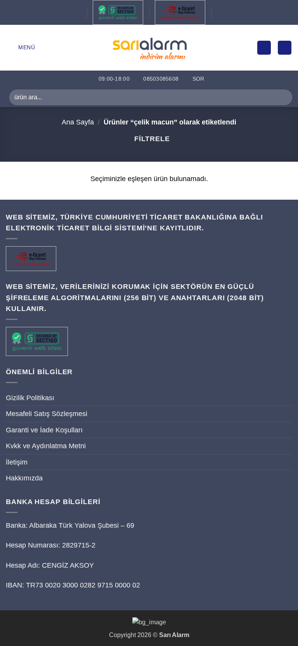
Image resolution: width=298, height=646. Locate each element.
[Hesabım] (264, 48)
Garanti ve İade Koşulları (44, 430)
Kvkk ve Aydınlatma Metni (46, 446)
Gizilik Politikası (30, 398)
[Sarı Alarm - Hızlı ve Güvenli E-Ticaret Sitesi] (149, 47)
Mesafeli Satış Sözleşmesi (46, 414)
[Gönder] (283, 97)
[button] (20, 47)
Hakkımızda (24, 478)
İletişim (17, 462)
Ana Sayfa (78, 122)
